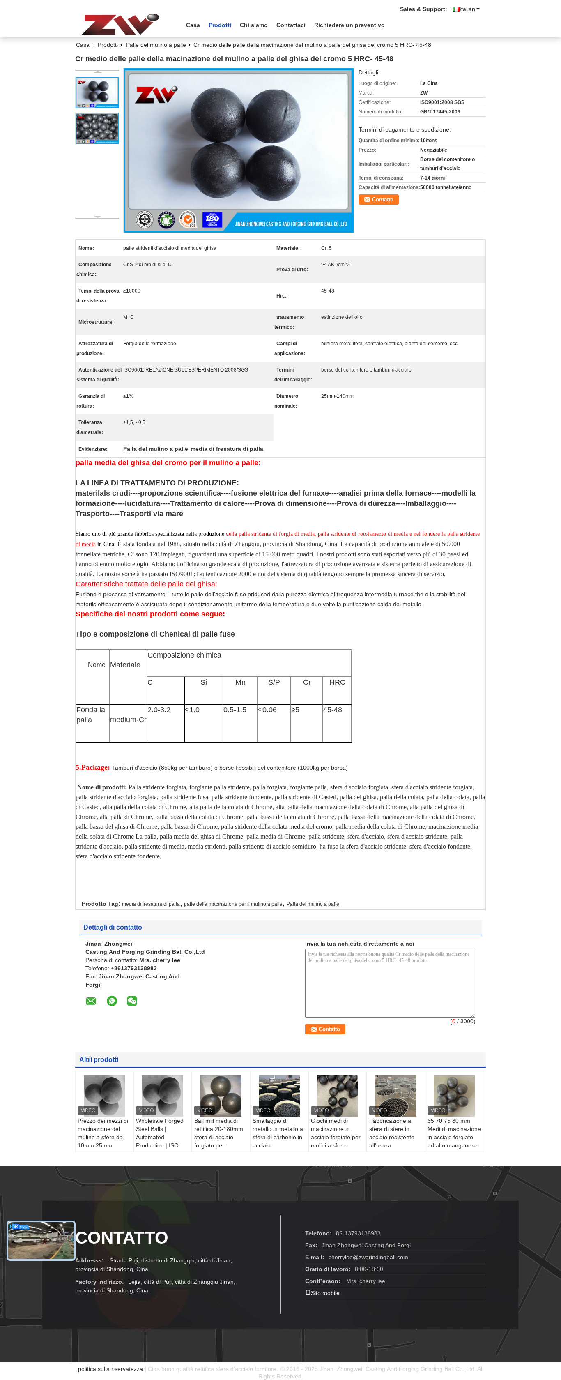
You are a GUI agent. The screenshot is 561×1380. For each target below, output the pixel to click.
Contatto (382, 199)
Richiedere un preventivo (349, 25)
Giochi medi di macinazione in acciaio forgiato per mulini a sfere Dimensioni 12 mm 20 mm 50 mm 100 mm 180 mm (336, 1145)
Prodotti (220, 25)
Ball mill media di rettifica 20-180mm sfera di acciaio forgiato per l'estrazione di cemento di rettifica (219, 1141)
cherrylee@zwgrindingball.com (368, 1257)
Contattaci (291, 25)
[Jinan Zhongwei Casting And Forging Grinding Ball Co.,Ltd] (120, 24)
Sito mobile (325, 1293)
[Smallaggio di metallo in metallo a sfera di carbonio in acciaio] (279, 1096)
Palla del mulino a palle (313, 904)
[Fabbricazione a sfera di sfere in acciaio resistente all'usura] (396, 1096)
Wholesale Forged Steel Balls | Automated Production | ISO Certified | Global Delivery (160, 1141)
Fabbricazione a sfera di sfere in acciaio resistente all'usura (391, 1133)
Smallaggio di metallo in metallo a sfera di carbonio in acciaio (278, 1133)
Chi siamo (254, 25)
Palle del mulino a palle (156, 45)
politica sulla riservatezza (110, 1369)
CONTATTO (121, 1237)
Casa (193, 25)
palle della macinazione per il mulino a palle (233, 904)
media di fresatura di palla (151, 904)
